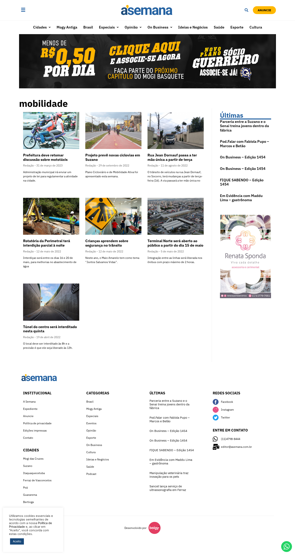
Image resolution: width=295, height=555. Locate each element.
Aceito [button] (17, 541)
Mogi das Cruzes (33, 458)
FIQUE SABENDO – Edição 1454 (241, 182)
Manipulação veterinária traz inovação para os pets (169, 474)
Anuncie (28, 416)
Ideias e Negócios (193, 27)
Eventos (91, 423)
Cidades (40, 27)
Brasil (88, 27)
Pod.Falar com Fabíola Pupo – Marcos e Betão (244, 143)
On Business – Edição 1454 (243, 157)
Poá (25, 487)
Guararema (30, 495)
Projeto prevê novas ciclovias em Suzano (112, 157)
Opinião (131, 27)
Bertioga (28, 502)
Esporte (236, 27)
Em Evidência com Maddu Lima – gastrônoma (241, 197)
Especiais (107, 27)
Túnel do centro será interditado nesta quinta (50, 329)
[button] (35, 10)
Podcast (91, 474)
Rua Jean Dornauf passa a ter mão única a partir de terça (172, 157)
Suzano (27, 466)
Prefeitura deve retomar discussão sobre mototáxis (45, 157)
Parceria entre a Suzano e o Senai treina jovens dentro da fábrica (244, 126)
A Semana (29, 401)
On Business (158, 27)
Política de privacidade (37, 423)
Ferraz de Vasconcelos (37, 480)
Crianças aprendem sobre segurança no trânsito (106, 243)
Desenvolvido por (135, 528)
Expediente (30, 409)
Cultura (255, 27)
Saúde (219, 27)
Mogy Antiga (67, 27)
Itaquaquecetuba (34, 473)
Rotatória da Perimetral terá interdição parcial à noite (46, 243)
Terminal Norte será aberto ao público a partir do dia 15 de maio (175, 243)
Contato (28, 438)
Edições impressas (35, 430)
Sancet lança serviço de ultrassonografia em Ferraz (168, 488)
